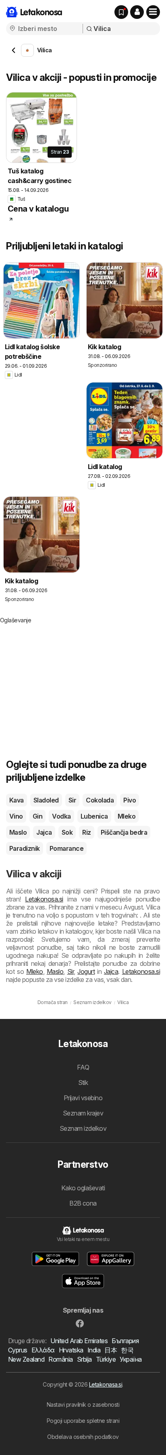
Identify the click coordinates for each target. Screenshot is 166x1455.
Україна (130, 1359)
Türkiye (106, 1359)
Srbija (84, 1359)
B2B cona (83, 1203)
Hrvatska (71, 1350)
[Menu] (153, 12)
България (125, 1341)
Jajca (44, 832)
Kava (16, 800)
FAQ (83, 1067)
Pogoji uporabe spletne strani (83, 1420)
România (60, 1359)
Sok (67, 832)
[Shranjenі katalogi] (121, 12)
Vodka (61, 816)
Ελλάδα (43, 1350)
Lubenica (94, 816)
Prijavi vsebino (83, 1098)
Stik (83, 1082)
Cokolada (100, 800)
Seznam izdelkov (83, 1128)
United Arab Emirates (79, 1341)
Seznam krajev (83, 1113)
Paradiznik (24, 848)
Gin (37, 816)
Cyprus (17, 1350)
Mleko (126, 816)
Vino (16, 816)
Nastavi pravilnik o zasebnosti (83, 1404)
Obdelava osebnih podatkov (82, 1436)
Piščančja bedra (124, 832)
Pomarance (66, 848)
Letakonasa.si (105, 1384)
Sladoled (46, 800)
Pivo (129, 800)
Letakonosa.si (44, 899)
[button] (137, 12)
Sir (72, 800)
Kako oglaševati (83, 1188)
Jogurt (86, 971)
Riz (86, 832)
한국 (127, 1350)
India (93, 1350)
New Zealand (26, 1359)
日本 (110, 1350)
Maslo (18, 832)
